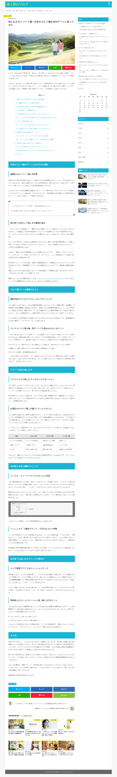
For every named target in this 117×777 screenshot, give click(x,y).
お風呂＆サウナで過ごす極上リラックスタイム (33, 128)
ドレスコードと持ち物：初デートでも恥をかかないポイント (37, 117)
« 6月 (79, 112)
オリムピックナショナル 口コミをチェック (52, 278)
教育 (79, 147)
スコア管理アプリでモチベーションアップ (31, 147)
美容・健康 (13, 684)
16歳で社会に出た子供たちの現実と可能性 (97, 184)
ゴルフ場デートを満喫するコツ (26, 110)
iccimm (30, 675)
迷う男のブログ (17, 4)
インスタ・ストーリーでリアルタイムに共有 (32, 136)
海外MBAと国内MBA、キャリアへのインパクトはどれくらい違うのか (97, 193)
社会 (79, 152)
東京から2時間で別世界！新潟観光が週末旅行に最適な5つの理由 (97, 202)
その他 (80, 128)
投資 (79, 142)
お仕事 (80, 123)
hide (43, 95)
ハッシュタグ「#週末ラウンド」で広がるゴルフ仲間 (34, 139)
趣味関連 (81, 162)
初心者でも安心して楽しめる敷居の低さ (30, 106)
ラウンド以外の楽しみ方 (24, 121)
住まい (80, 133)
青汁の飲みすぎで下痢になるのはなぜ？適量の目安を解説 (97, 177)
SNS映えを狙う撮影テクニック (26, 132)
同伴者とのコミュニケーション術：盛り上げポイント (35, 150)
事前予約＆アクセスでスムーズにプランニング (33, 114)
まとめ (18, 154)
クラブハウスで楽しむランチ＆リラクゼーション (33, 125)
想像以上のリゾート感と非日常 (27, 103)
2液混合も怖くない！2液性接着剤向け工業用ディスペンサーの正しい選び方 (97, 210)
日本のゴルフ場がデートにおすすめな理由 (29, 99)
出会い (80, 138)
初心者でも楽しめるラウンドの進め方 (28, 143)
